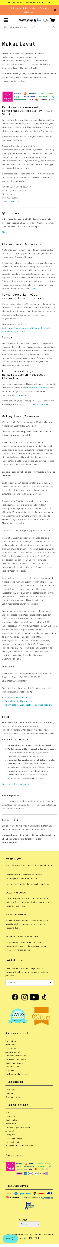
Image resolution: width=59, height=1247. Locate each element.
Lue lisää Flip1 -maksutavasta (16, 784)
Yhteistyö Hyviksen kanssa (17, 1127)
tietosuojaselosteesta (39, 387)
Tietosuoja (10, 1089)
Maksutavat (10, 1044)
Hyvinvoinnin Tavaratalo (41, 1234)
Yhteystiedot (11, 1041)
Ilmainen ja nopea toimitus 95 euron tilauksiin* (29, 2)
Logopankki (11, 1134)
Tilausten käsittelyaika (15, 1055)
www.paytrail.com (10, 201)
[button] (52, 20)
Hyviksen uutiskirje (14, 1063)
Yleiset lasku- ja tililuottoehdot (19, 701)
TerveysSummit (12, 1142)
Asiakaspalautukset (14, 1052)
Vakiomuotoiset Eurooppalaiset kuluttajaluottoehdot (29, 705)
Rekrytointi (10, 1123)
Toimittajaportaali (13, 1138)
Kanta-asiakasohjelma (15, 1059)
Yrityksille (9, 1070)
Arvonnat (9, 1131)
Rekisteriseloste (12, 1097)
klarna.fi (34, 288)
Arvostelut (10, 1116)
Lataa (20, 395)
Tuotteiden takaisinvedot (17, 1074)
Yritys (7, 1112)
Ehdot (5, 232)
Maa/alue (24, 1219)
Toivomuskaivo (12, 1066)
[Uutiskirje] (50, 983)
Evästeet (9, 1093)
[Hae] (54, 27)
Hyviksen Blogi (12, 1120)
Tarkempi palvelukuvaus (16, 697)
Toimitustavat (11, 1048)
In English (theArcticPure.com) (19, 1145)
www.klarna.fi (43, 404)
